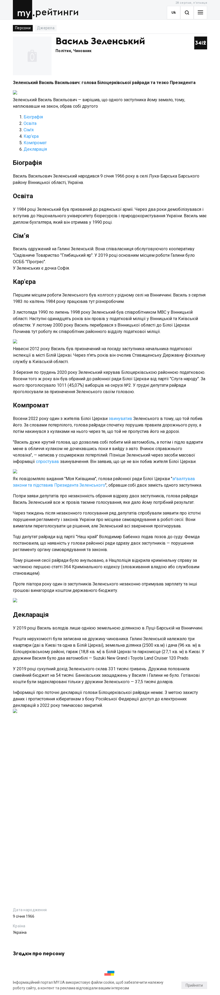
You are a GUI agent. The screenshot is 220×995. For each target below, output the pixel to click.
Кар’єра (31, 136)
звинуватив (120, 418)
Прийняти (194, 985)
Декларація (35, 149)
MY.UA (24, 9)
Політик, (64, 51)
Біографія (33, 117)
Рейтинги (57, 12)
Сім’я (29, 129)
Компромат (35, 142)
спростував (48, 461)
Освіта (30, 123)
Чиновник (82, 51)
